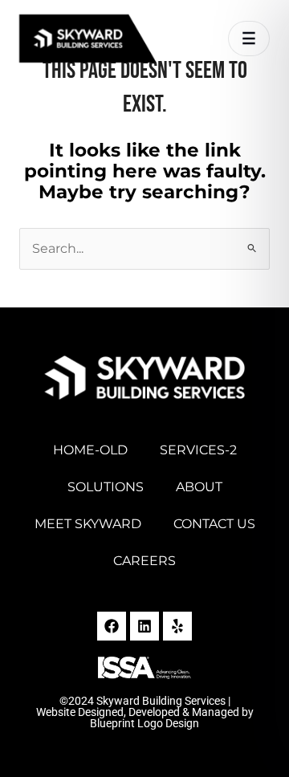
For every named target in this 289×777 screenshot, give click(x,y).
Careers (144, 560)
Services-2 (198, 450)
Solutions (105, 486)
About (199, 486)
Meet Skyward (88, 523)
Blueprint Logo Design (144, 723)
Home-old (90, 450)
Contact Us (214, 523)
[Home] (107, 38)
